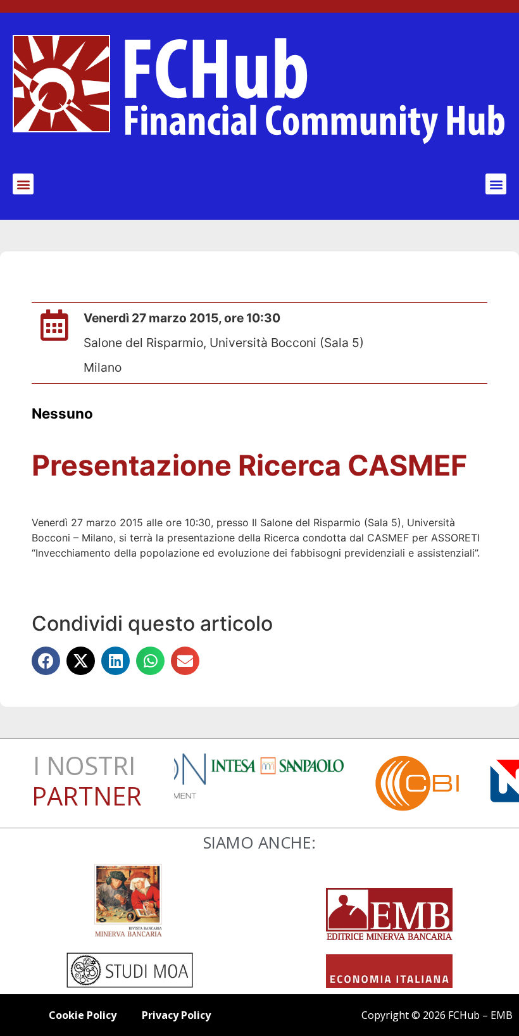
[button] (23, 184)
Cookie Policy (82, 1015)
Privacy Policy (176, 1015)
